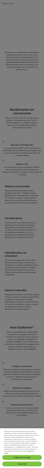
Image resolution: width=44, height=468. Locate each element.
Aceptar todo (22, 464)
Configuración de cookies (22, 457)
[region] (22, 448)
